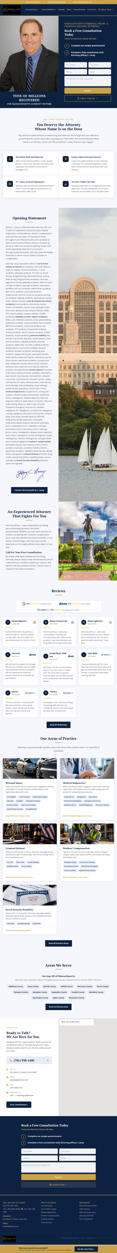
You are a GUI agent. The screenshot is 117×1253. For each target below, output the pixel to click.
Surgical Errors (69, 797)
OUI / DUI (10, 862)
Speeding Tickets (12, 866)
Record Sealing (26, 866)
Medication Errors (70, 805)
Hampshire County (59, 992)
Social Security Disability (19, 909)
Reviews (61, 9)
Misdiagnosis (81, 797)
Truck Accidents (24, 797)
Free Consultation (86, 1219)
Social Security (46, 1222)
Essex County (33, 986)
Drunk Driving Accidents (15, 809)
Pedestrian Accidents (33, 801)
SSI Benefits (37, 924)
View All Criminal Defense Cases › (19, 877)
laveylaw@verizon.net (19, 1080)
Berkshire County (96, 992)
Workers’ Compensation (76, 848)
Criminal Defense (48, 9)
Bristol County (103, 986)
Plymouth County (21, 992)
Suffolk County (67, 986)
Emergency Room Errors (93, 801)
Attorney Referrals (86, 1215)
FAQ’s (69, 9)
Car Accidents (11, 797)
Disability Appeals (24, 924)
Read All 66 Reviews (58, 725)
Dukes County (58, 998)
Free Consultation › (19, 1104)
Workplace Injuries (70, 862)
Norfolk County (49, 986)
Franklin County (78, 992)
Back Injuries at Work (71, 866)
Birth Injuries (93, 797)
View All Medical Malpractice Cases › (78, 816)
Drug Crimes (20, 862)
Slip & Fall (10, 801)
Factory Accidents (70, 870)
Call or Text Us (89, 98)
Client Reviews (84, 1209)
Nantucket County (76, 998)
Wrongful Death (31, 809)
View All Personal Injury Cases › (18, 816)
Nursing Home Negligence (72, 801)
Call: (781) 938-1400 (10, 1205)
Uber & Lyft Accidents (28, 805)
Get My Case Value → (86, 1249)
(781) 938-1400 (31, 1060)
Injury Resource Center (88, 1205)
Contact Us (91, 9)
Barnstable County (40, 998)
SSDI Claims (11, 924)
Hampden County (40, 992)
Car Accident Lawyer (49, 1209)
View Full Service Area (58, 1007)
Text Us (111, 1238)
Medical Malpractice (74, 782)
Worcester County (84, 986)
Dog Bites (19, 801)
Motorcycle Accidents (40, 797)
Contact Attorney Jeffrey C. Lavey (29, 490)
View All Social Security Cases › (18, 930)
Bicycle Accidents (12, 805)
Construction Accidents (87, 862)
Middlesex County (16, 986)
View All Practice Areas (59, 943)
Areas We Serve (79, 9)
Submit (87, 90)
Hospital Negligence (86, 805)
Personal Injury (32, 9)
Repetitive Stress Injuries (87, 870)
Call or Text (106, 9)
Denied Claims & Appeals (89, 866)
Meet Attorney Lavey (87, 1212)
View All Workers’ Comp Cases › (76, 877)
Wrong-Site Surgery (102, 805)
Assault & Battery (33, 862)
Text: (5, 1209)
